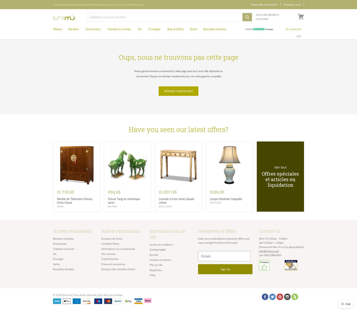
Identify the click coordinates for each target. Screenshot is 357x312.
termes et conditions (161, 244)
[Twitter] (272, 296)
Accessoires (93, 29)
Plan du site (156, 265)
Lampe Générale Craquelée (226, 199)
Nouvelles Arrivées (214, 29)
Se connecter (293, 29)
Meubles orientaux (63, 239)
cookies (118, 295)
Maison (57, 29)
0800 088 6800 (269, 15)
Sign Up (225, 269)
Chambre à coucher (119, 29)
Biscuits (154, 255)
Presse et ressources (113, 264)
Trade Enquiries (110, 259)
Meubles (73, 29)
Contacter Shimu (110, 244)
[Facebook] (264, 296)
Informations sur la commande (118, 249)
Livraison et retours (160, 260)
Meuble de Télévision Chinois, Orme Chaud (75, 201)
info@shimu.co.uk (269, 251)
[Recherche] (247, 17)
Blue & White (175, 29)
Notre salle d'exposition (264, 5)
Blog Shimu (156, 270)
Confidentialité (158, 249)
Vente (193, 29)
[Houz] (294, 296)
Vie (140, 29)
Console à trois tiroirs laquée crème (176, 201)
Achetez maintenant (178, 90)
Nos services (108, 254)
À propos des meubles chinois (118, 269)
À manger (154, 29)
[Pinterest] (279, 296)
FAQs (153, 275)
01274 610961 (262, 19)
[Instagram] (287, 296)
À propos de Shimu (112, 239)
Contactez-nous (292, 5)
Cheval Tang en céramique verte (124, 201)
